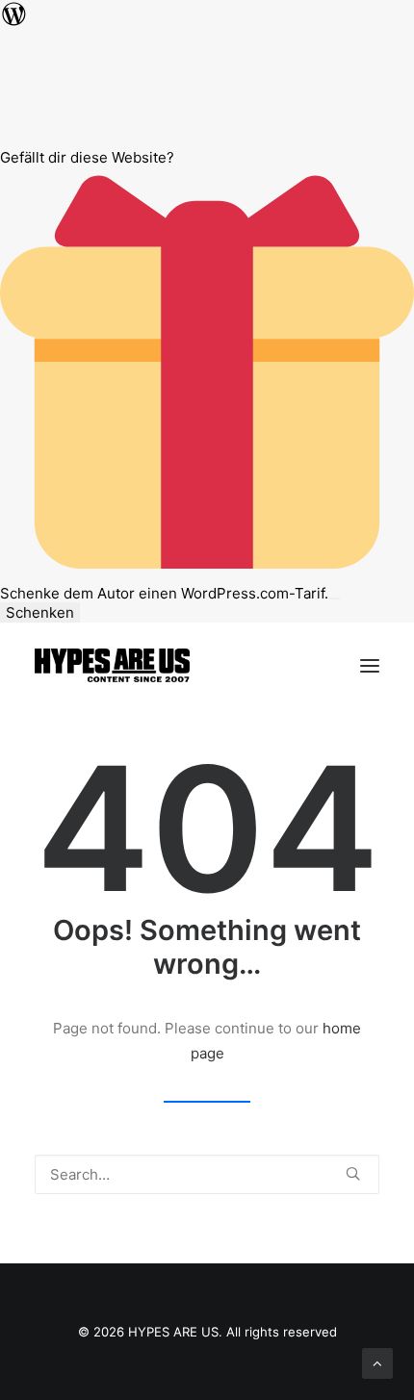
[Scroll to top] (377, 1362)
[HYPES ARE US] (112, 665)
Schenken (40, 612)
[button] (369, 665)
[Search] (207, 1174)
